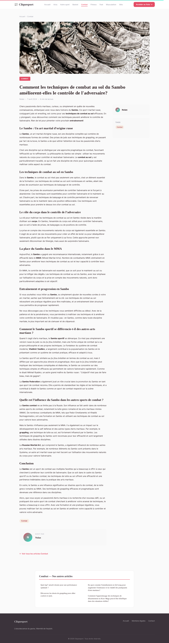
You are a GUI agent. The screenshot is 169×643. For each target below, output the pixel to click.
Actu (55, 4)
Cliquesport (23, 4)
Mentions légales (138, 621)
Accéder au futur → (144, 4)
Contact (151, 621)
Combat (84, 4)
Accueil (47, 4)
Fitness (94, 4)
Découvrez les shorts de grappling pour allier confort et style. (58, 594)
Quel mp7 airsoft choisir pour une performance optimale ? (59, 586)
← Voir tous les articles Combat (33, 554)
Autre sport (65, 4)
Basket (75, 4)
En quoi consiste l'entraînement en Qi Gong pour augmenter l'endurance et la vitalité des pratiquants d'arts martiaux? (107, 587)
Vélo (121, 4)
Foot (101, 4)
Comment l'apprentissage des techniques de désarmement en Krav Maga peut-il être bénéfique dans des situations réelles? (107, 598)
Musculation (111, 4)
